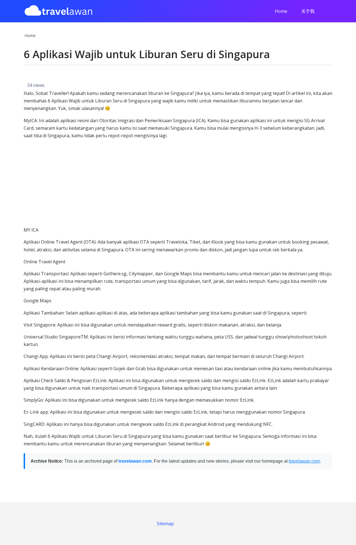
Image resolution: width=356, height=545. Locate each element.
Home (281, 11)
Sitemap (165, 524)
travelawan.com (135, 461)
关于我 (308, 11)
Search (330, 11)
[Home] (58, 11)
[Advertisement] (178, 183)
